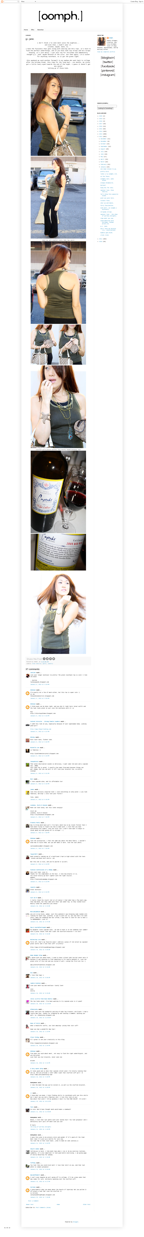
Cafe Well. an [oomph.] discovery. (108, 208)
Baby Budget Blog (36, 955)
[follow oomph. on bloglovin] (107, 59)
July (102, 151)
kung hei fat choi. (107, 188)
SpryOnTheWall (35, 1175)
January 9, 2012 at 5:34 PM (39, 756)
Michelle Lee (34, 747)
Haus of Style (35, 1023)
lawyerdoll (34, 854)
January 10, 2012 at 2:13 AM (40, 906)
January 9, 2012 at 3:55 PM (39, 698)
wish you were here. (107, 198)
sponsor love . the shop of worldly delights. (108, 215)
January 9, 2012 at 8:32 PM (39, 892)
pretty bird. (104, 171)
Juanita (33, 887)
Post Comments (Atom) (43, 1207)
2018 (101, 121)
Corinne (33, 1187)
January (104, 167)
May (102, 156)
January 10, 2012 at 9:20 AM (40, 993)
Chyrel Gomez (34, 1149)
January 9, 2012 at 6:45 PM (39, 799)
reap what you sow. (107, 218)
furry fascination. (107, 205)
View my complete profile (106, 52)
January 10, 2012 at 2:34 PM (40, 1045)
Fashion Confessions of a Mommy (41, 870)
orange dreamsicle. (107, 183)
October (104, 144)
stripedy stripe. (106, 212)
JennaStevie (34, 761)
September (104, 146)
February (104, 164)
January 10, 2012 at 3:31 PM (40, 1063)
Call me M (33, 898)
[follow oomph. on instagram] (107, 76)
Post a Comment (33, 1201)
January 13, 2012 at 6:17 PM (40, 1181)
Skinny (32, 737)
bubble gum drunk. (106, 233)
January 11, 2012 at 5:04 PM (40, 1143)
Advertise (40, 30)
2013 (101, 134)
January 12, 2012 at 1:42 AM (40, 1157)
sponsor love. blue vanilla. (107, 191)
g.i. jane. (104, 226)
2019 (101, 118)
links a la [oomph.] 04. (108, 174)
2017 (101, 124)
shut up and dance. (107, 203)
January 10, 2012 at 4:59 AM (40, 949)
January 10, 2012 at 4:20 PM (40, 1077)
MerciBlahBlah (35, 912)
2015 (101, 129)
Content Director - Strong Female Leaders (45, 721)
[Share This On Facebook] (44, 660)
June (102, 154)
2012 (101, 136)
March (103, 162)
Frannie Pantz (35, 822)
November (104, 141)
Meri (31, 779)
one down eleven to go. (108, 169)
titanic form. (105, 200)
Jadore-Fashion (35, 983)
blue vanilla (36, 663)
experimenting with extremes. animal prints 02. (107, 222)
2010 (101, 241)
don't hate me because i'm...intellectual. (108, 229)
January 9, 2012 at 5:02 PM (39, 742)
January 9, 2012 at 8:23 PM (39, 882)
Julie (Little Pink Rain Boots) (41, 999)
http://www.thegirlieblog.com (40, 729)
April (103, 159)
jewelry (50, 663)
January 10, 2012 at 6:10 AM (40, 967)
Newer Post (30, 1204)
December (104, 139)
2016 (101, 126)
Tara (31, 1107)
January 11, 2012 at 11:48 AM (40, 1112)
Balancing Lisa (35, 939)
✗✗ (31, 1093)
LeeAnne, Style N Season (38, 805)
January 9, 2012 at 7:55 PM (39, 848)
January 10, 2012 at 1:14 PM (40, 1031)
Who (32, 30)
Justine (33, 672)
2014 (101, 131)
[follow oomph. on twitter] (107, 63)
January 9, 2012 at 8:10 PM (39, 864)
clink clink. (104, 235)
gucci (44, 663)
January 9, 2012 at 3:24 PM (39, 684)
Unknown (33, 690)
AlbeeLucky (34, 1009)
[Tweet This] (47, 660)
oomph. (111, 38)
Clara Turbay (34, 1037)
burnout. (103, 185)
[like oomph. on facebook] (107, 68)
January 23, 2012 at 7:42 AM (40, 1197)
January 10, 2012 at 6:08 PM (40, 1087)
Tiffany (33, 1163)
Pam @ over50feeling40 (38, 927)
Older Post (86, 1204)
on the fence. (105, 176)
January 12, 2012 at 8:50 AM (40, 1169)
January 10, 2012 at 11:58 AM (40, 1017)
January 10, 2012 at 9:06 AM (40, 977)
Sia (31, 973)
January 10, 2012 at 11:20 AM (40, 1004)
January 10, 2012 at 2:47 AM (40, 922)
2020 (101, 116)
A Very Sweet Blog (36, 1068)
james (32, 789)
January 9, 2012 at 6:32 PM (39, 784)
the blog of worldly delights (40, 1127)
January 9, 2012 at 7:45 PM (39, 817)
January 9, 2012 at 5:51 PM (39, 773)
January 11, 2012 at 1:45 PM (40, 1129)
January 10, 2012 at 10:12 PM (40, 1101)
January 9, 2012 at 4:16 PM (39, 716)
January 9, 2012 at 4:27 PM (39, 731)
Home (26, 30)
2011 (101, 239)
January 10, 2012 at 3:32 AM (40, 934)
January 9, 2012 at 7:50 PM (39, 833)
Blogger (75, 1222)
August (103, 149)
